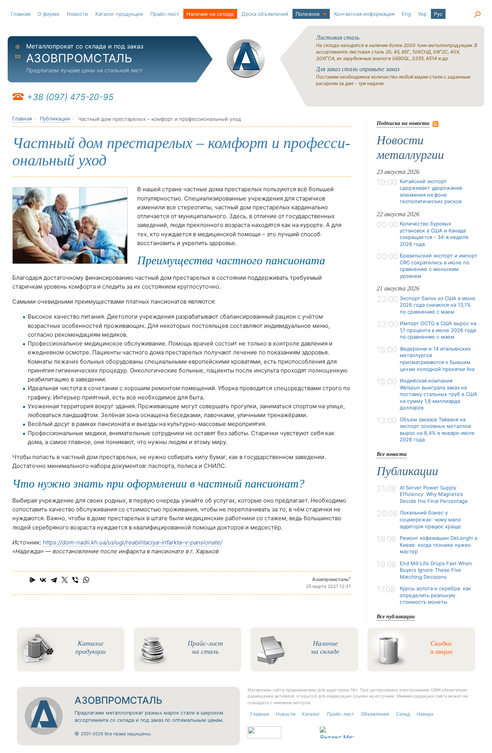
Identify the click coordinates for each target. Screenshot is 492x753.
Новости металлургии (410, 147)
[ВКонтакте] (43, 579)
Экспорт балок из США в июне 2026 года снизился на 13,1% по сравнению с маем (437, 305)
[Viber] (75, 579)
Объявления (375, 714)
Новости (77, 14)
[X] (64, 579)
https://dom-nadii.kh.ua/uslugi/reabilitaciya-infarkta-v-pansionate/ (132, 542)
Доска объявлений (264, 14)
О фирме (49, 14)
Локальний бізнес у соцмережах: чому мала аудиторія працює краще (430, 519)
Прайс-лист (164, 14)
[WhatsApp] (86, 579)
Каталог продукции (119, 14)
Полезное (308, 14)
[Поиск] (477, 14)
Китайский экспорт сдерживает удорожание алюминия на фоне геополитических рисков (431, 191)
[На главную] (246, 58)
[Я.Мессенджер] (32, 579)
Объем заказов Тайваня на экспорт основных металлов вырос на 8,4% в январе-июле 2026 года (437, 429)
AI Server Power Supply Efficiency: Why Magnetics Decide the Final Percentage (434, 494)
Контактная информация (364, 14)
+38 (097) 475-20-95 (70, 97)
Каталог (311, 714)
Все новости (392, 454)
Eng (406, 14)
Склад (403, 714)
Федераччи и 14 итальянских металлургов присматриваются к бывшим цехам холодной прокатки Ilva (437, 359)
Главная (20, 14)
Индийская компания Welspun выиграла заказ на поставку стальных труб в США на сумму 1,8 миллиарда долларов (438, 394)
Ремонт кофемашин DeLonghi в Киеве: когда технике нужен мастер (438, 544)
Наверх (425, 714)
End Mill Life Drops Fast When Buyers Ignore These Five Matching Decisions (436, 570)
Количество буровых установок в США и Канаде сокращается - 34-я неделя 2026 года (434, 233)
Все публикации (396, 616)
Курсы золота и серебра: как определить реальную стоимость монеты (435, 595)
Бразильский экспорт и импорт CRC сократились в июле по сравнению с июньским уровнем (438, 265)
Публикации (55, 118)
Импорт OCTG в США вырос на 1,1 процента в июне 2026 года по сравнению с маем (438, 330)
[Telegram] (53, 579)
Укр (422, 14)
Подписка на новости (403, 123)
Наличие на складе (210, 14)
